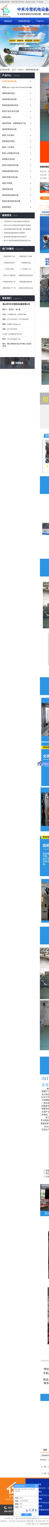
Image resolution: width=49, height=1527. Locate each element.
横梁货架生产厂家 (9, 288)
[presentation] (41, 187)
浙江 (25, 1521)
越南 (30, 1524)
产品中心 (40, 21)
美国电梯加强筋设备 (10, 195)
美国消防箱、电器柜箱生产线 (14, 123)
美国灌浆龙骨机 (8, 141)
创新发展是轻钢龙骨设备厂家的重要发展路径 (18, 229)
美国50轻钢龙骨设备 (10, 165)
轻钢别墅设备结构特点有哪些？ (14, 233)
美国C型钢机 (7, 183)
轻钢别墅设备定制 (25, 282)
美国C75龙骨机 (8, 147)
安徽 (32, 1521)
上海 (17, 1521)
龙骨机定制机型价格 (25, 288)
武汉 (14, 1521)
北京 (21, 1521)
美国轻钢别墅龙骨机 (10, 105)
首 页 (14, 70)
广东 (47, 1521)
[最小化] (36, 1486)
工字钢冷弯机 (9, 269)
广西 (36, 1521)
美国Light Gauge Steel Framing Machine (17, 87)
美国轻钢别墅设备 (32, 70)
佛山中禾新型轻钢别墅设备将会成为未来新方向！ (18, 240)
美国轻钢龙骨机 (8, 93)
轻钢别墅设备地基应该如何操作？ (15, 237)
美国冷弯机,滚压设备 (10, 111)
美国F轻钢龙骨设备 (10, 177)
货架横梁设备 (25, 263)
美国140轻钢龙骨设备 (10, 153)
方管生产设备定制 (9, 275)
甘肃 (39, 1521)
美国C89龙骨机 (8, 135)
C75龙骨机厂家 (25, 269)
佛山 (33, 1524)
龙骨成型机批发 (9, 263)
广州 (37, 1524)
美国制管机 (6, 207)
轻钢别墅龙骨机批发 (25, 275)
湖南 (28, 1521)
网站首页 (8, 21)
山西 (43, 1521)
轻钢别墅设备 (24, 21)
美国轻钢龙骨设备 (9, 99)
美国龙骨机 (6, 117)
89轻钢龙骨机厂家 (9, 282)
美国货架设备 (7, 189)
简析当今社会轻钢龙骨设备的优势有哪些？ (18, 225)
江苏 (10, 1521)
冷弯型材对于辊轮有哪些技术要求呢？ (17, 221)
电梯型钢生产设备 (25, 256)
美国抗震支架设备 (9, 129)
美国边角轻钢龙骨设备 (11, 201)
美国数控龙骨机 (8, 159)
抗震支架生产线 (9, 256)
